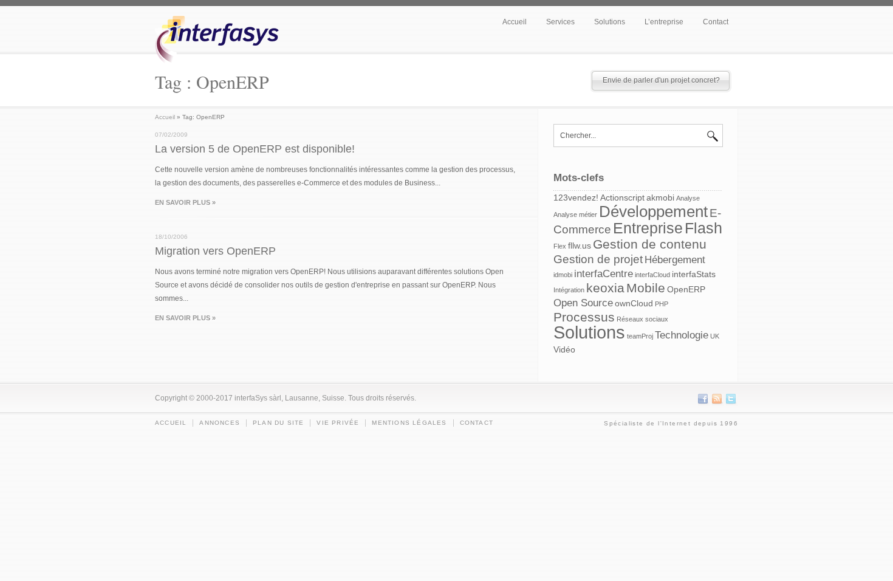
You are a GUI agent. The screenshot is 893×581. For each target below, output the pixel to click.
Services (560, 22)
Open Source (583, 303)
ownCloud (634, 303)
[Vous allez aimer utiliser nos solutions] (221, 73)
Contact (715, 22)
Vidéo (564, 349)
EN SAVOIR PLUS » (185, 202)
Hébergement (675, 260)
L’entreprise (664, 22)
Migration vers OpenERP (215, 251)
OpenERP (686, 289)
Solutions (609, 22)
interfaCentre (603, 274)
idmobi (562, 274)
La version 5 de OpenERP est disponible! (255, 149)
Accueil (514, 22)
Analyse (688, 198)
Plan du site (278, 422)
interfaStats (694, 274)
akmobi (660, 197)
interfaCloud (652, 274)
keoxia (605, 288)
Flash (703, 227)
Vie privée (337, 422)
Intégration (568, 290)
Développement (653, 211)
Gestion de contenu (650, 244)
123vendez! (575, 197)
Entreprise (648, 227)
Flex (559, 246)
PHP (661, 304)
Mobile (645, 288)
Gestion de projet (598, 259)
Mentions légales (409, 422)
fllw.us (579, 245)
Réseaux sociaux (642, 319)
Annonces (219, 422)
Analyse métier (575, 214)
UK (714, 336)
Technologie (681, 335)
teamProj (640, 336)
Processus (584, 317)
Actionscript (622, 197)
